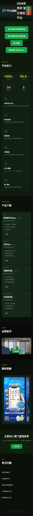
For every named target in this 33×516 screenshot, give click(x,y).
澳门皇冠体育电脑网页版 (16, 29)
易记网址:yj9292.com (16, 50)
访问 (6, 287)
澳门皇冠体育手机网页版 (16, 36)
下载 (6, 234)
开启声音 (16, 351)
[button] (6, 420)
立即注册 (28, 10)
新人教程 (16, 43)
